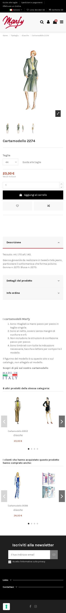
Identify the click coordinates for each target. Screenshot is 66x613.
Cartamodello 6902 (18, 431)
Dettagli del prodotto (19, 280)
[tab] (33, 243)
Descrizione (14, 242)
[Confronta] (29, 405)
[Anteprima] (29, 411)
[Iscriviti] (54, 554)
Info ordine (13, 293)
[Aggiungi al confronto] (48, 205)
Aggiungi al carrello (35, 195)
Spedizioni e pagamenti (32, 2)
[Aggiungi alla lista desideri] (17, 205)
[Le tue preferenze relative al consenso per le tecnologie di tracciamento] (6, 606)
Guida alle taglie (10, 2)
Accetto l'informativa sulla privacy (28, 561)
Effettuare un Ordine (12, 6)
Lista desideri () (37, 10)
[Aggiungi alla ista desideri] (29, 398)
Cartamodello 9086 (18, 505)
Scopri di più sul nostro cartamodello (25, 368)
